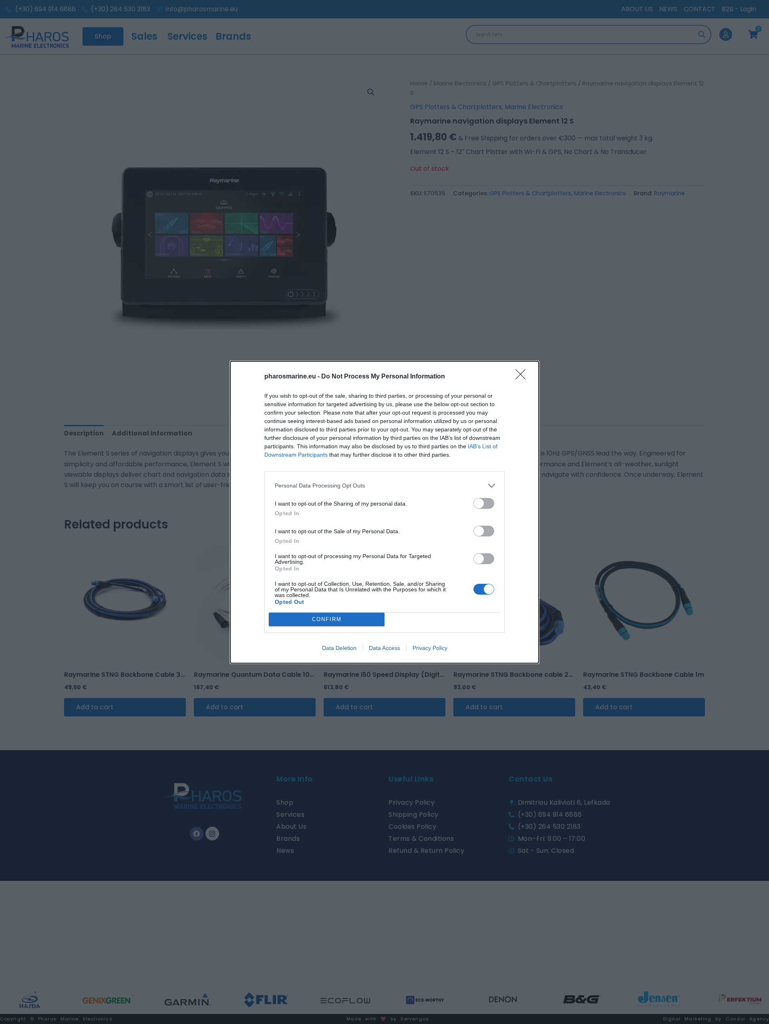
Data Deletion (339, 648)
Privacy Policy (430, 648)
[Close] (523, 377)
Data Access (384, 648)
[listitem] (384, 486)
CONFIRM (327, 619)
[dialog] (384, 512)
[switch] (483, 503)
